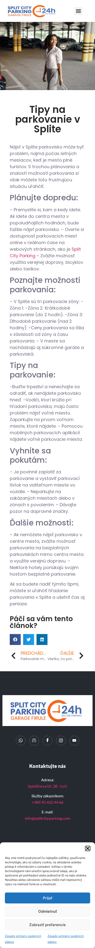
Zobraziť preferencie (47, 924)
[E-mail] (34, 741)
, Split (47, 786)
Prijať (47, 898)
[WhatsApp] (21, 741)
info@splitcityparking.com (47, 818)
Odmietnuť (47, 911)
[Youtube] (74, 741)
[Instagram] (61, 741)
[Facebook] (47, 741)
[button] (87, 848)
